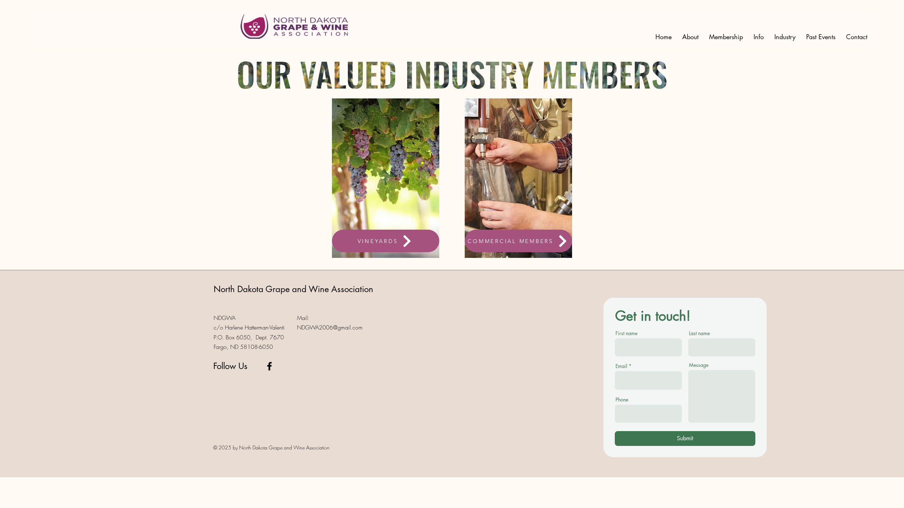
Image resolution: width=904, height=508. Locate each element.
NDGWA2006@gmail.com (330, 327)
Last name (699, 333)
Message (698, 365)
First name (626, 333)
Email (621, 366)
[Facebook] (269, 366)
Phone (621, 399)
